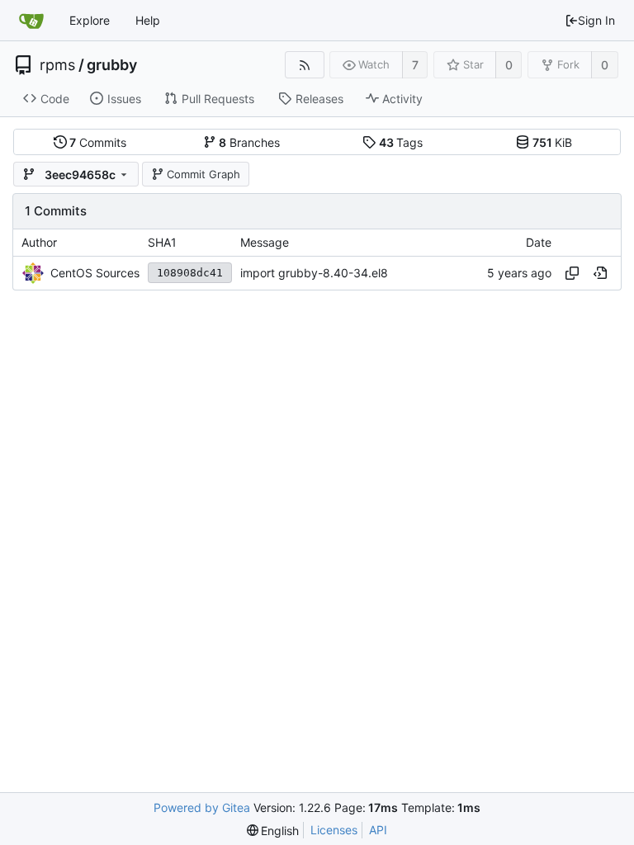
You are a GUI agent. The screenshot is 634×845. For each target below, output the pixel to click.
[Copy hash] (572, 273)
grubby (112, 65)
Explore (89, 20)
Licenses (333, 830)
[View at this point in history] (600, 273)
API (378, 830)
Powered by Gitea (202, 807)
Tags (401, 142)
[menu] (273, 831)
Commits (97, 142)
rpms (57, 65)
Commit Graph (203, 174)
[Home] (31, 20)
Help (147, 20)
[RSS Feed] (304, 64)
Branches (249, 142)
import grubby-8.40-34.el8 (314, 273)
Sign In (596, 20)
